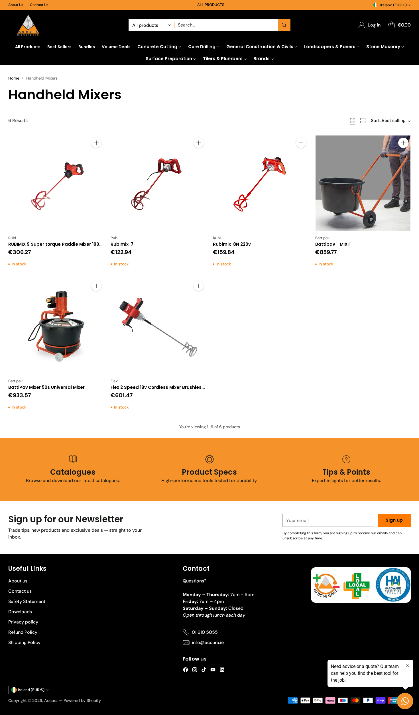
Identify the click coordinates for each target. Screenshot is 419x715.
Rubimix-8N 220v (232, 244)
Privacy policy (23, 622)
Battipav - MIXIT (333, 244)
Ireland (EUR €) (393, 5)
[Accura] (28, 25)
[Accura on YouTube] (213, 670)
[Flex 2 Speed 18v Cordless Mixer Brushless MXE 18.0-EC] (158, 326)
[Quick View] (96, 155)
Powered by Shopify (82, 700)
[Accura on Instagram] (194, 670)
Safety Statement (26, 601)
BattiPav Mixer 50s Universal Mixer (46, 387)
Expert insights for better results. (346, 481)
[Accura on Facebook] (185, 670)
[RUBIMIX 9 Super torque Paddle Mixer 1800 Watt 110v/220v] (56, 183)
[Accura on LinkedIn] (222, 670)
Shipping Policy (24, 642)
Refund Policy (22, 632)
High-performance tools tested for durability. (209, 481)
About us (17, 581)
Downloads (20, 612)
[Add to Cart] (96, 143)
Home (13, 78)
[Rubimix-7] (158, 183)
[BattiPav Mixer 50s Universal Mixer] (56, 326)
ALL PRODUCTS (210, 4)
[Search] (284, 25)
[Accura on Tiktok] (203, 670)
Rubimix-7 (122, 244)
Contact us (20, 591)
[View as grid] (352, 120)
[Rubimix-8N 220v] (260, 183)
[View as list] (362, 120)
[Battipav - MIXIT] (363, 183)
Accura (51, 700)
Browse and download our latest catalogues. (73, 481)
